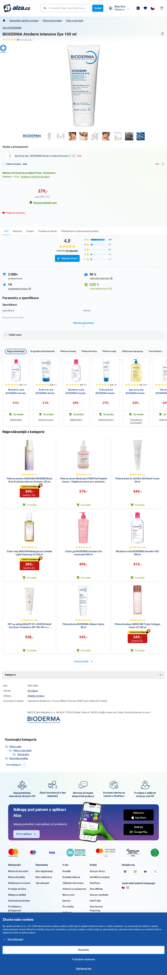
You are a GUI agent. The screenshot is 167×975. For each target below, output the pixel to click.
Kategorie (10, 674)
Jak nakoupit (42, 883)
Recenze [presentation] (17, 231)
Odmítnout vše (83, 968)
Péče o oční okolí (74, 20)
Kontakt (66, 871)
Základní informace (73, 883)
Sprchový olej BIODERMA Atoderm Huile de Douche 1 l (136, 391)
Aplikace (67, 912)
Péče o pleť (15, 746)
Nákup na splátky (17, 895)
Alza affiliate (96, 889)
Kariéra (66, 900)
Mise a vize (68, 895)
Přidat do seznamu (15, 213)
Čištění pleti (16, 420)
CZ (127, 887)
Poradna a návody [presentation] (47, 231)
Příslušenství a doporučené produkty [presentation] (80, 231)
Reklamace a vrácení (19, 883)
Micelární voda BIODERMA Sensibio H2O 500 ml (16, 391)
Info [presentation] (6, 231)
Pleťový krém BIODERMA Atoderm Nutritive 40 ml (106, 391)
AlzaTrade (95, 900)
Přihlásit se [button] (119, 9)
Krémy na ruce (46, 420)
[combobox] (66, 8)
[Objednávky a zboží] (138, 8)
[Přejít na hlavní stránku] (16, 8)
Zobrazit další (81, 661)
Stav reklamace (43, 877)
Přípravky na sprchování (136, 421)
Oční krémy (23, 754)
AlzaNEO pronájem (100, 877)
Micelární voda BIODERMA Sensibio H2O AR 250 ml (76, 391)
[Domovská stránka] (3, 20)
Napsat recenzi (69, 258)
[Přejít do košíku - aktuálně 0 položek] (162, 8)
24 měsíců (33, 690)
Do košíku (32, 505)
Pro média (68, 906)
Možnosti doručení (18, 871)
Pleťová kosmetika (52, 20)
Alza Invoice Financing (96, 908)
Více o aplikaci (24, 834)
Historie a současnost (74, 889)
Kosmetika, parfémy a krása (24, 20)
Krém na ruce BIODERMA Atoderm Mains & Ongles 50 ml (46, 391)
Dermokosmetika (18, 758)
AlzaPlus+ (95, 883)
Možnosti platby (16, 877)
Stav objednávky (44, 871)
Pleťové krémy (106, 420)
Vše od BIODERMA (11, 28)
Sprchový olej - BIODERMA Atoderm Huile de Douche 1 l (43, 156)
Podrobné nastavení (83, 959)
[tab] (6, 231)
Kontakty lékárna (71, 877)
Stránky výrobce (36, 696)
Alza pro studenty (99, 895)
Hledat (97, 8)
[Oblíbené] (145, 8)
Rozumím (83, 949)
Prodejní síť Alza (17, 889)
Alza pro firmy (97, 871)
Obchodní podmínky (19, 900)
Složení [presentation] (30, 231)
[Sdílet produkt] (162, 33)
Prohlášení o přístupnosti (15, 908)
